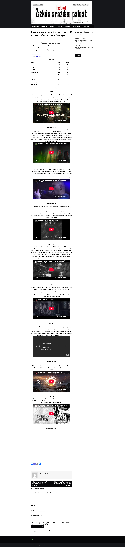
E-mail (33, 510)
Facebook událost (36, 52)
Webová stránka (36, 515)
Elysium (51, 323)
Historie (33, 468)
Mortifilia (51, 396)
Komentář (35, 495)
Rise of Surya (51, 361)
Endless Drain (51, 204)
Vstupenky (85, 27)
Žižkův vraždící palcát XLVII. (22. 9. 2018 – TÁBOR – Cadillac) (39, 483)
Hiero (88, 545)
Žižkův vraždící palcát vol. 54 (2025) (81, 34)
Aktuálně (44, 27)
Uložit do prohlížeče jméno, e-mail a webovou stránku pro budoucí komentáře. (51, 523)
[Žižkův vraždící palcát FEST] (61, 12)
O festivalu (35, 27)
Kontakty (67, 27)
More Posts (42, 475)
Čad (51, 91)
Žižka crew (42, 38)
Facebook (50, 475)
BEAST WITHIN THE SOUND (60, 399)
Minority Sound (51, 127)
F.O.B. (51, 285)
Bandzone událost (36, 54)
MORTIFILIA (51, 402)
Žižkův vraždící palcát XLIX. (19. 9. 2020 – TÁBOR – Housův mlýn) (62, 483)
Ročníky (52, 27)
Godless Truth (51, 244)
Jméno (33, 505)
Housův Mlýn (38, 56)
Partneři (59, 27)
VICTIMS (38, 364)
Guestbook (76, 27)
